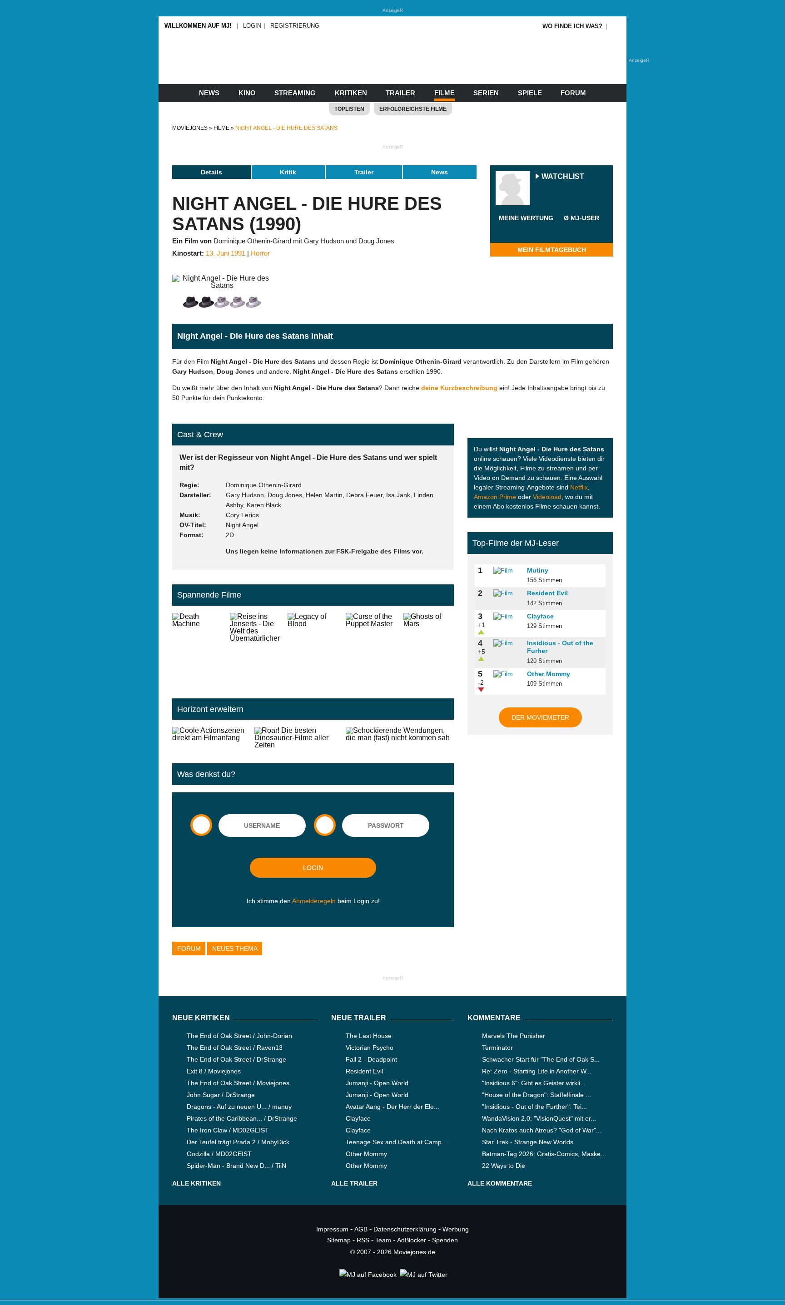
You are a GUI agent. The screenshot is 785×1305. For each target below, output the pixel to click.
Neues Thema (235, 948)
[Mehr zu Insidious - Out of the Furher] (507, 643)
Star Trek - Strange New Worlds (527, 1142)
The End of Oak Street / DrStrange (236, 1059)
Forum (573, 93)
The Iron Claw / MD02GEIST (228, 1130)
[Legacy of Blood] (313, 648)
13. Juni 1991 (225, 253)
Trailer (400, 93)
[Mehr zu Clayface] (507, 617)
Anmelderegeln (314, 901)
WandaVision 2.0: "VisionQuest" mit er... (539, 1118)
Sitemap (339, 1240)
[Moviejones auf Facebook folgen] (367, 1274)
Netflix (579, 487)
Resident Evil (547, 593)
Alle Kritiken (196, 1183)
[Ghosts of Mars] (428, 648)
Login (252, 25)
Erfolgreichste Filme (413, 109)
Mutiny (537, 570)
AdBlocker (411, 1240)
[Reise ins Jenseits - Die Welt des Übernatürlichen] (255, 648)
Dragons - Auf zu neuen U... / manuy (239, 1106)
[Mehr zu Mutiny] (507, 571)
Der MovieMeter (540, 717)
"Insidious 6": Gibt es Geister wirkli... (534, 1083)
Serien (486, 93)
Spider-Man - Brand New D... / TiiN (236, 1165)
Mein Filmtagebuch (551, 249)
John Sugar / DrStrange (221, 1094)
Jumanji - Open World (377, 1083)
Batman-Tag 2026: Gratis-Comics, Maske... (544, 1153)
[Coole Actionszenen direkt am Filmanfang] (209, 738)
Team (383, 1240)
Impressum (332, 1229)
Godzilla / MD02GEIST (219, 1153)
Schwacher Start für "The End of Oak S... (541, 1059)
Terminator (497, 1047)
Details (211, 172)
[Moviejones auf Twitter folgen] (422, 1274)
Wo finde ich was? (572, 26)
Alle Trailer (354, 1183)
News (209, 93)
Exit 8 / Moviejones (214, 1071)
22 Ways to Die (503, 1165)
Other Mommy (548, 673)
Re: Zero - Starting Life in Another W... (536, 1071)
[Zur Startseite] (392, 68)
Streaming (295, 93)
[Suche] (616, 26)
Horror (260, 253)
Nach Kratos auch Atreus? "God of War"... (541, 1130)
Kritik (288, 172)
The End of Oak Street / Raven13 (235, 1047)
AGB (361, 1229)
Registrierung (294, 25)
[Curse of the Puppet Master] (371, 648)
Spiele (530, 93)
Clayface (540, 616)
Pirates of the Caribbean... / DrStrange (242, 1118)
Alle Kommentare (499, 1183)
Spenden (445, 1240)
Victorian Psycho (369, 1047)
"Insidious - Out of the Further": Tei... (534, 1106)
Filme (444, 93)
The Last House (369, 1035)
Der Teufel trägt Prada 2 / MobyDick (238, 1142)
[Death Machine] (197, 648)
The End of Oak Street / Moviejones (238, 1083)
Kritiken (351, 93)
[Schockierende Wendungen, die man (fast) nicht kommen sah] (400, 738)
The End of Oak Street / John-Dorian (239, 1035)
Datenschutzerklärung (405, 1229)
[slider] (526, 228)
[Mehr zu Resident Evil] (507, 593)
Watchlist (563, 176)
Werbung (455, 1229)
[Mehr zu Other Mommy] (507, 674)
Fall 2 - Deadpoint (371, 1059)
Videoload (547, 496)
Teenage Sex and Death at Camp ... (397, 1142)
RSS (363, 1240)
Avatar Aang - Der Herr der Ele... (392, 1106)
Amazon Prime (495, 496)
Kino (247, 93)
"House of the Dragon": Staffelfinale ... (536, 1094)
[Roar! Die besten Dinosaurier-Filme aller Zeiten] (296, 738)
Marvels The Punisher (513, 1035)
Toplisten (349, 109)
